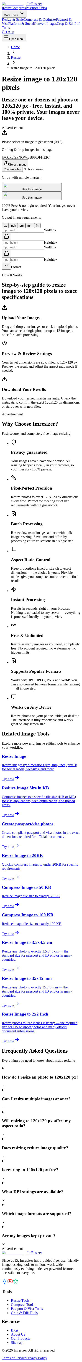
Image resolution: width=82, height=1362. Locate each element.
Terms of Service (14, 1358)
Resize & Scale (13, 19)
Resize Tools (20, 1300)
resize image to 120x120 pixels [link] (33, 68)
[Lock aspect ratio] (6, 236)
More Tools (11, 15)
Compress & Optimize (40, 19)
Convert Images (45, 23)
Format (16, 267)
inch (13, 225)
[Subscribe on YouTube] (10, 1283)
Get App (8, 32)
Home (15, 47)
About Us (18, 1334)
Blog (14, 1330)
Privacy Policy (36, 1358)
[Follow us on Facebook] (4, 1283)
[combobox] (6, 266)
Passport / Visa (36, 8)
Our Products (20, 1338)
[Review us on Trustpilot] (15, 1283)
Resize (6, 8)
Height (49, 242)
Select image (17, 164)
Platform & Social (21, 23)
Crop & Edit (65, 23)
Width (48, 230)
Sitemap (17, 1342)
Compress (18, 8)
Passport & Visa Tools (27, 1309)
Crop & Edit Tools (24, 1313)
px (5, 225)
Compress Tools (22, 1304)
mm (29, 225)
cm (22, 225)
